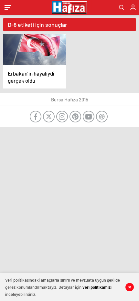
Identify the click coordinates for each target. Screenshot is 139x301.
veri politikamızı (97, 287)
